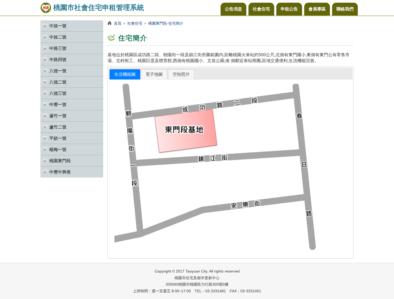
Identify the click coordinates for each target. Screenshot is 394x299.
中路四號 (57, 59)
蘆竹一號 (57, 115)
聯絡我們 (345, 9)
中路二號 (57, 37)
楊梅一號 (57, 149)
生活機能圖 (125, 74)
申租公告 (289, 9)
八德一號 (57, 71)
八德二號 (57, 82)
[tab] (125, 74)
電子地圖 (154, 74)
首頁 (117, 23)
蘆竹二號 (57, 127)
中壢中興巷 (60, 172)
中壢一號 (57, 104)
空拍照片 (181, 74)
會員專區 (317, 9)
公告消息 (233, 9)
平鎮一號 (57, 138)
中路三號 (57, 48)
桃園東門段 (60, 160)
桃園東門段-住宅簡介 (165, 23)
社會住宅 (261, 9)
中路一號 (57, 26)
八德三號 (57, 93)
